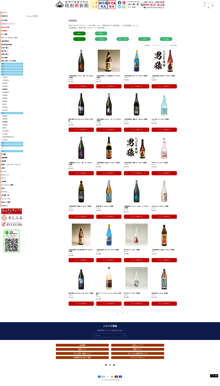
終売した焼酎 (6, 202)
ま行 (12, 142)
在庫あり (79, 33)
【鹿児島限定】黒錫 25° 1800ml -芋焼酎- (136, 119)
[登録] (124, 335)
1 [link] (117, 313)
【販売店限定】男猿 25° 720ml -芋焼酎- (135, 162)
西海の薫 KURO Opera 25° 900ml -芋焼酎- (81, 293)
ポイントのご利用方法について (138, 353)
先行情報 (5, 20)
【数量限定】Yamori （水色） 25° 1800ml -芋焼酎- (136, 207)
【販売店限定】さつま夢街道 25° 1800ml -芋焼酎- (108, 76)
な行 (12, 74)
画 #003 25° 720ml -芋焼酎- (132, 293)
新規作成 (5, 16)
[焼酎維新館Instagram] (124, 3)
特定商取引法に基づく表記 (82, 357)
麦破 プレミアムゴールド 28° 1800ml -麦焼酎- (108, 294)
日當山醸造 (5, 131)
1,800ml (144, 39)
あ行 (12, 63)
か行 (12, 66)
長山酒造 (4, 86)
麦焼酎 (4, 161)
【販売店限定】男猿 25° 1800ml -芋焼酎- (163, 75)
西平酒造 (4, 107)
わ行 (12, 151)
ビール (4, 171)
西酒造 (4, 104)
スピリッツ (5, 175)
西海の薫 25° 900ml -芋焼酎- (160, 293)
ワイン (12, 178)
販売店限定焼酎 (7, 44)
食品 (3, 188)
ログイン (5, 12)
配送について (137, 349)
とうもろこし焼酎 (7, 185)
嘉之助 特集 (5, 27)
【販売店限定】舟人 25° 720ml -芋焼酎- (107, 249)
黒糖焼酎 (5, 157)
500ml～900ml (122, 39)
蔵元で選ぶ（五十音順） (12, 61)
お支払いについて (137, 345)
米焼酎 (4, 181)
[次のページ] (128, 313)
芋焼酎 (4, 154)
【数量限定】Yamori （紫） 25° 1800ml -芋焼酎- (81, 163)
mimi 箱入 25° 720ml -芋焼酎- (160, 119)
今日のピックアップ (8, 24)
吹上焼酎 (4, 134)
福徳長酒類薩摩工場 (8, 137)
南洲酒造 (4, 95)
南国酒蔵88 (5, 92)
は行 (12, 113)
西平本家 (4, 110)
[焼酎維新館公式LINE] (124, 7)
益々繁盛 (5, 57)
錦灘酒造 (4, 101)
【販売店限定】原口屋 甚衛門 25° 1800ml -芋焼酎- (81, 250)
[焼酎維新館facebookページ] (119, 3)
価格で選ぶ (12, 54)
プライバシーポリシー (138, 357)
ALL (79, 39)
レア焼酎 (5, 34)
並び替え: (147, 45)
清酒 (3, 168)
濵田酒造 (4, 119)
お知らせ (5, 205)
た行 (12, 71)
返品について (82, 349)
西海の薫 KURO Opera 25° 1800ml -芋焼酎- (81, 120)
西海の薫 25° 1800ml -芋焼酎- (105, 206)
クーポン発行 (214, 375)
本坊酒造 (4, 140)
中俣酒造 (4, 77)
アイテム (5, 191)
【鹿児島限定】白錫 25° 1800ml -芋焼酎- (108, 162)
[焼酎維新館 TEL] (153, 3)
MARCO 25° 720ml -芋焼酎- (160, 162)
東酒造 (4, 128)
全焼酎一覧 (5, 195)
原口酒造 (4, 122)
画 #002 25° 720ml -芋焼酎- (132, 249)
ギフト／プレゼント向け (10, 37)
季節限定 (5, 30)
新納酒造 (4, 98)
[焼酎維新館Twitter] (119, 7)
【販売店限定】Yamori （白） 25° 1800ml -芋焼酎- (108, 120)
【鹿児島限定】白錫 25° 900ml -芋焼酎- (163, 249)
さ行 (12, 69)
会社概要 (82, 345)
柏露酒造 (4, 116)
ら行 (2, 148)
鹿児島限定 (5, 41)
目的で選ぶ (12, 47)
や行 (12, 145)
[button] (205, 6)
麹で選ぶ (5, 51)
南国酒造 (4, 89)
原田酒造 (4, 125)
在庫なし (101, 33)
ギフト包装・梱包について (82, 353)
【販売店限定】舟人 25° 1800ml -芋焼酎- (136, 75)
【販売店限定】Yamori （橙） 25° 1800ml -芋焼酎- (81, 76)
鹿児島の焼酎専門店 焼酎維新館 (112, 379)
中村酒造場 (5, 80)
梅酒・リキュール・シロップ (11, 164)
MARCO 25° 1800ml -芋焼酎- (160, 206)
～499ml (101, 39)
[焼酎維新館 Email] (153, 8)
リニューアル (6, 198)
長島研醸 (4, 83)
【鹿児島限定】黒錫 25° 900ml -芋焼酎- (80, 206)
